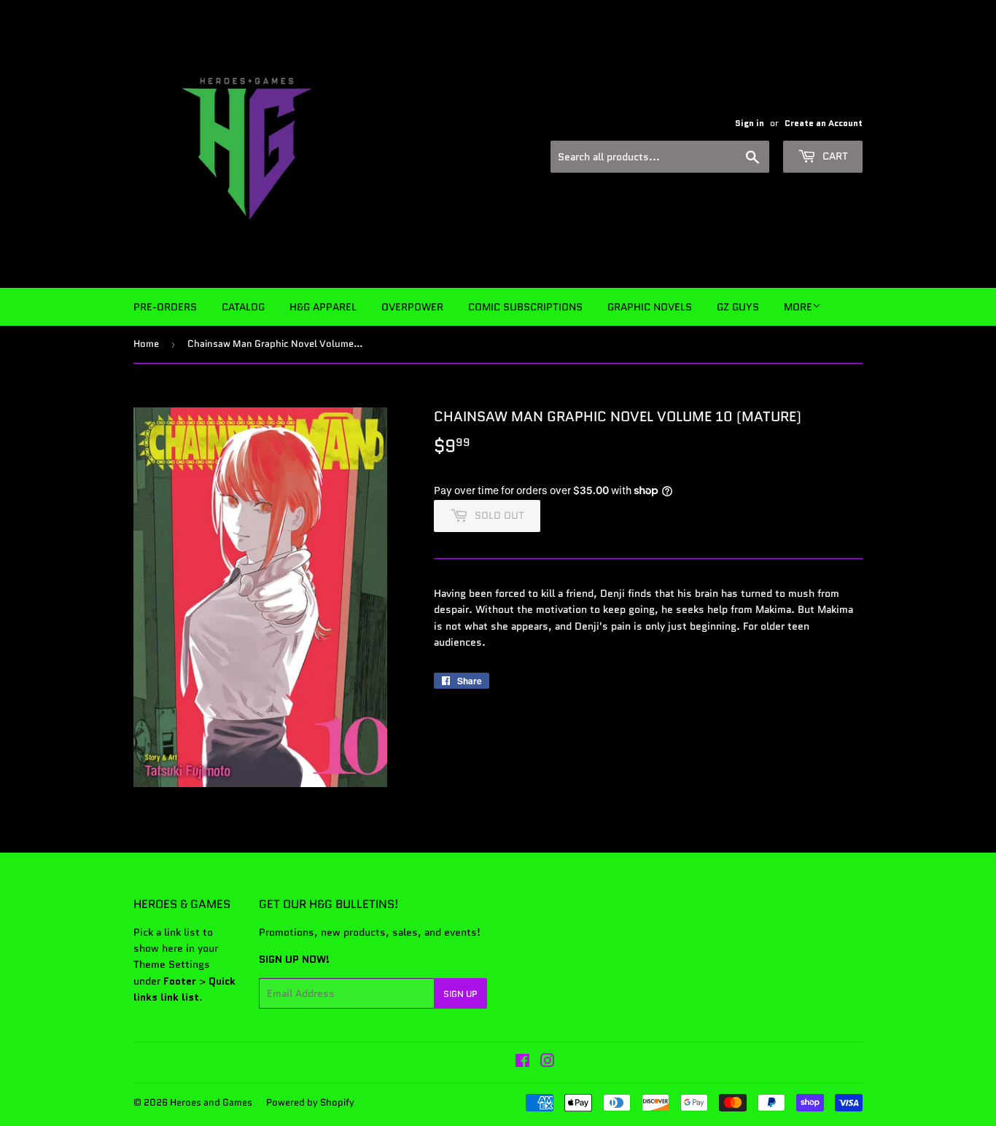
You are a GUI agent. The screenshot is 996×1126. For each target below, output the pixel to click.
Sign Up (460, 994)
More (798, 307)
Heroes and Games (211, 1102)
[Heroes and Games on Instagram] (547, 1062)
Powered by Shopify (310, 1102)
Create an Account (824, 123)
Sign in (749, 123)
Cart (834, 156)
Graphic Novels (649, 307)
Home (146, 344)
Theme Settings (171, 964)
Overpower (412, 307)
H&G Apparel (323, 307)
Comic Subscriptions (525, 307)
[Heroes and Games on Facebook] (522, 1062)
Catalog (243, 307)
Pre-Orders (165, 307)
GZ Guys (738, 307)
